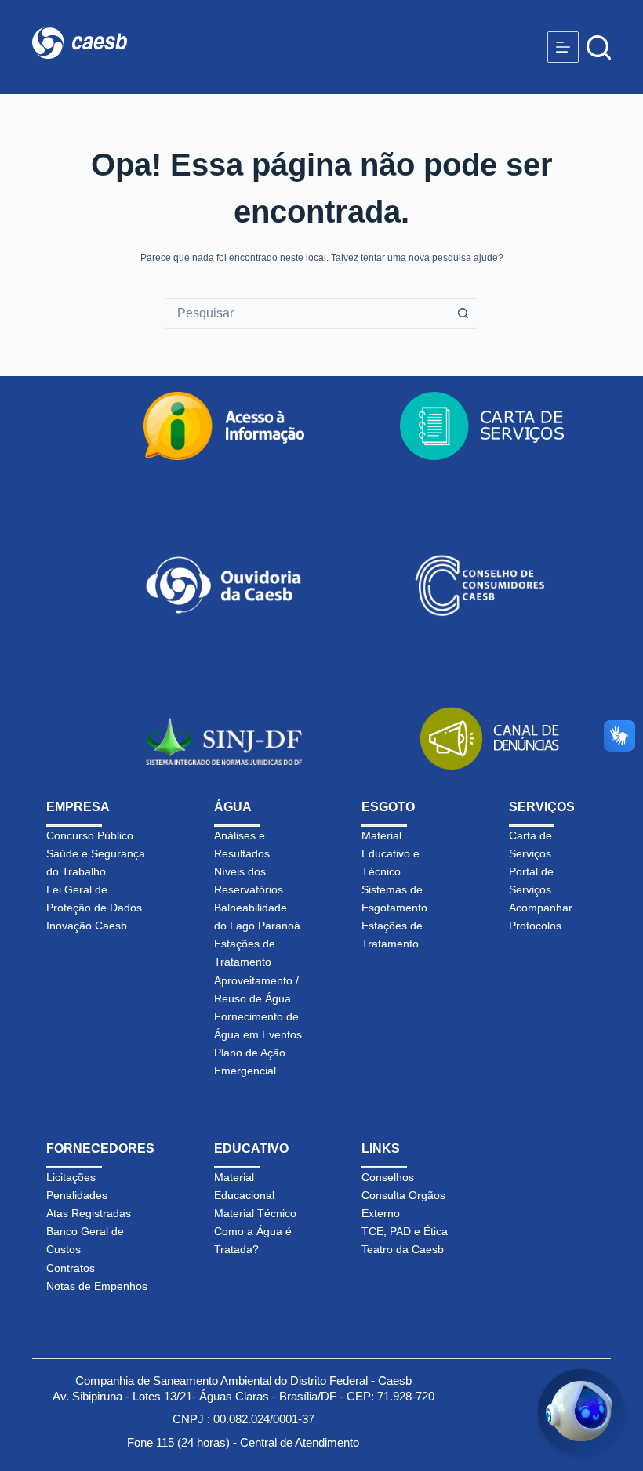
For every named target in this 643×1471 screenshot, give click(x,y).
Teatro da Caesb (402, 1249)
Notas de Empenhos (96, 1286)
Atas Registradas (88, 1213)
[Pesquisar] (599, 47)
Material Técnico (255, 1213)
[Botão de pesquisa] (463, 313)
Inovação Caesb (86, 925)
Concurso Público (89, 835)
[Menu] (563, 47)
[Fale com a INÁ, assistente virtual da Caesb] (581, 1412)
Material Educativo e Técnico (390, 853)
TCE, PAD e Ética (404, 1231)
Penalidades (76, 1195)
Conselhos (387, 1177)
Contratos (70, 1268)
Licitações (71, 1177)
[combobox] (306, 313)
